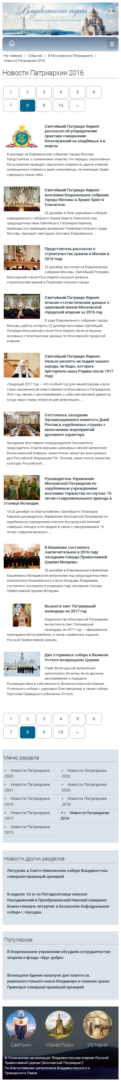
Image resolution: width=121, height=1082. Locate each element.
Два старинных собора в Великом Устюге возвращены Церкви (76, 657)
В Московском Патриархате (70, 56)
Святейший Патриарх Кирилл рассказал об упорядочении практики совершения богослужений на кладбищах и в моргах (75, 136)
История (97, 1045)
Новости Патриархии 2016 (24, 61)
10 (60, 105)
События (35, 56)
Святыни (21, 1045)
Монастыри (59, 1045)
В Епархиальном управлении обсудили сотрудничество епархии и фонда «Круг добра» (58, 954)
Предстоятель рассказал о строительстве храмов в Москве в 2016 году (77, 253)
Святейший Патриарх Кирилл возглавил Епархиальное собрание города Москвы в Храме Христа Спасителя (77, 197)
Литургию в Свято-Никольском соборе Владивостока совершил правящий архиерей (57, 873)
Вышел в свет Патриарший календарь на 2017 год (70, 608)
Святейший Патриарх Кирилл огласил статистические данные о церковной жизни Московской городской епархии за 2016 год (77, 305)
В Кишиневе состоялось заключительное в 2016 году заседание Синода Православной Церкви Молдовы (76, 555)
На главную (13, 56)
